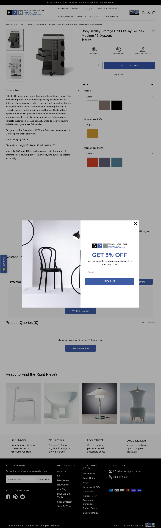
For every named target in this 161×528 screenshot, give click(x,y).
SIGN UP (109, 281)
